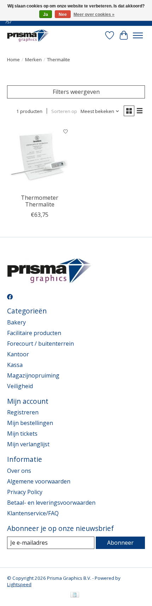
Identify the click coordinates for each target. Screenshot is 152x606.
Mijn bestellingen (30, 423)
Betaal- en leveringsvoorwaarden (51, 502)
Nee (63, 14)
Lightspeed (19, 584)
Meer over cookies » (94, 14)
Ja (45, 14)
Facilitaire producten (34, 333)
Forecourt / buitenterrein (40, 343)
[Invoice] (74, 595)
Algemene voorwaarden (38, 481)
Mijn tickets (22, 433)
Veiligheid (20, 386)
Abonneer (120, 542)
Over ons (19, 471)
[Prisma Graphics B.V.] (28, 35)
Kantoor (18, 354)
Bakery (16, 322)
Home (13, 59)
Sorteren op (64, 111)
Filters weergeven (76, 92)
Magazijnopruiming (33, 375)
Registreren (23, 412)
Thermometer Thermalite (39, 201)
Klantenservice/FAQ (33, 513)
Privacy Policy (24, 492)
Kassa (15, 365)
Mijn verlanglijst (28, 444)
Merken (33, 59)
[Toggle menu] (138, 35)
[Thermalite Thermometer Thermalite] (39, 157)
